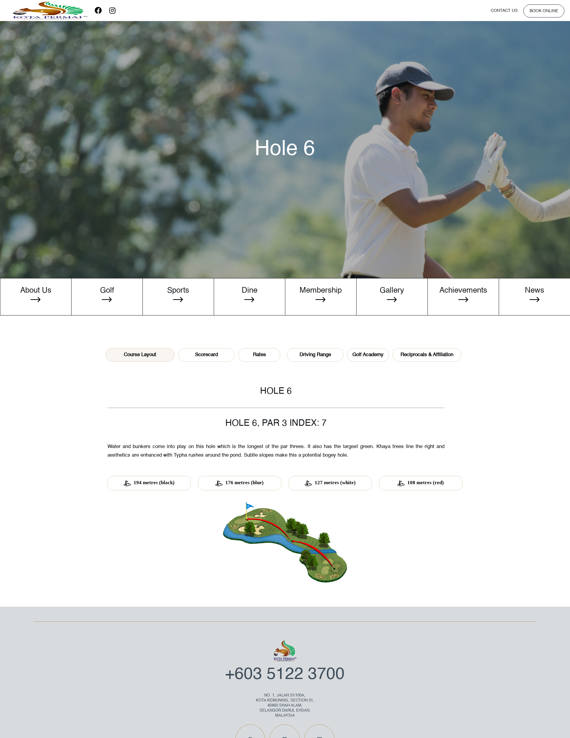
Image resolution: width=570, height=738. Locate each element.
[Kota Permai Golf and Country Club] (50, 10)
